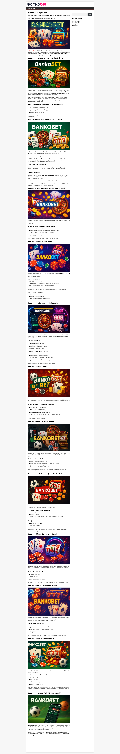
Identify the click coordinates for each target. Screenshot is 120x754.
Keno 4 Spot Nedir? (76, 24)
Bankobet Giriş (31, 8)
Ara (72, 12)
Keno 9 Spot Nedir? (76, 19)
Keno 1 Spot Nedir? (76, 25)
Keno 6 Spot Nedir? (76, 22)
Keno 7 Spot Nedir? (76, 21)
